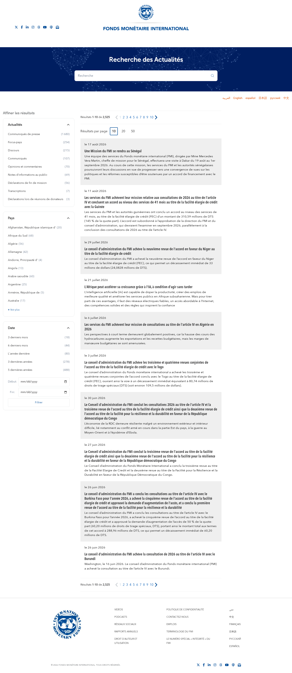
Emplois (171, 624)
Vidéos (118, 610)
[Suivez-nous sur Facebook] (22, 27)
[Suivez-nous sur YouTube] (227, 664)
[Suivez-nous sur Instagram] (33, 27)
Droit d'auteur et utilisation (125, 641)
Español (234, 646)
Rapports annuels (126, 632)
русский (275, 98)
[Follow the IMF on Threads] (38, 27)
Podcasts (120, 617)
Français (235, 624)
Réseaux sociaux (125, 624)
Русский (235, 639)
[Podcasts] (233, 664)
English (237, 98)
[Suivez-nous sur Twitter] (16, 27)
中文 (286, 98)
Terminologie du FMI (179, 632)
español (250, 98)
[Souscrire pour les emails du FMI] (239, 664)
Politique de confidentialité (185, 610)
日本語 (263, 98)
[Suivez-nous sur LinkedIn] (27, 27)
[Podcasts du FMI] (51, 27)
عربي (231, 610)
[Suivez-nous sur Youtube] (45, 27)
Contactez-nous (177, 617)
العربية (226, 98)
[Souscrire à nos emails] (57, 27)
